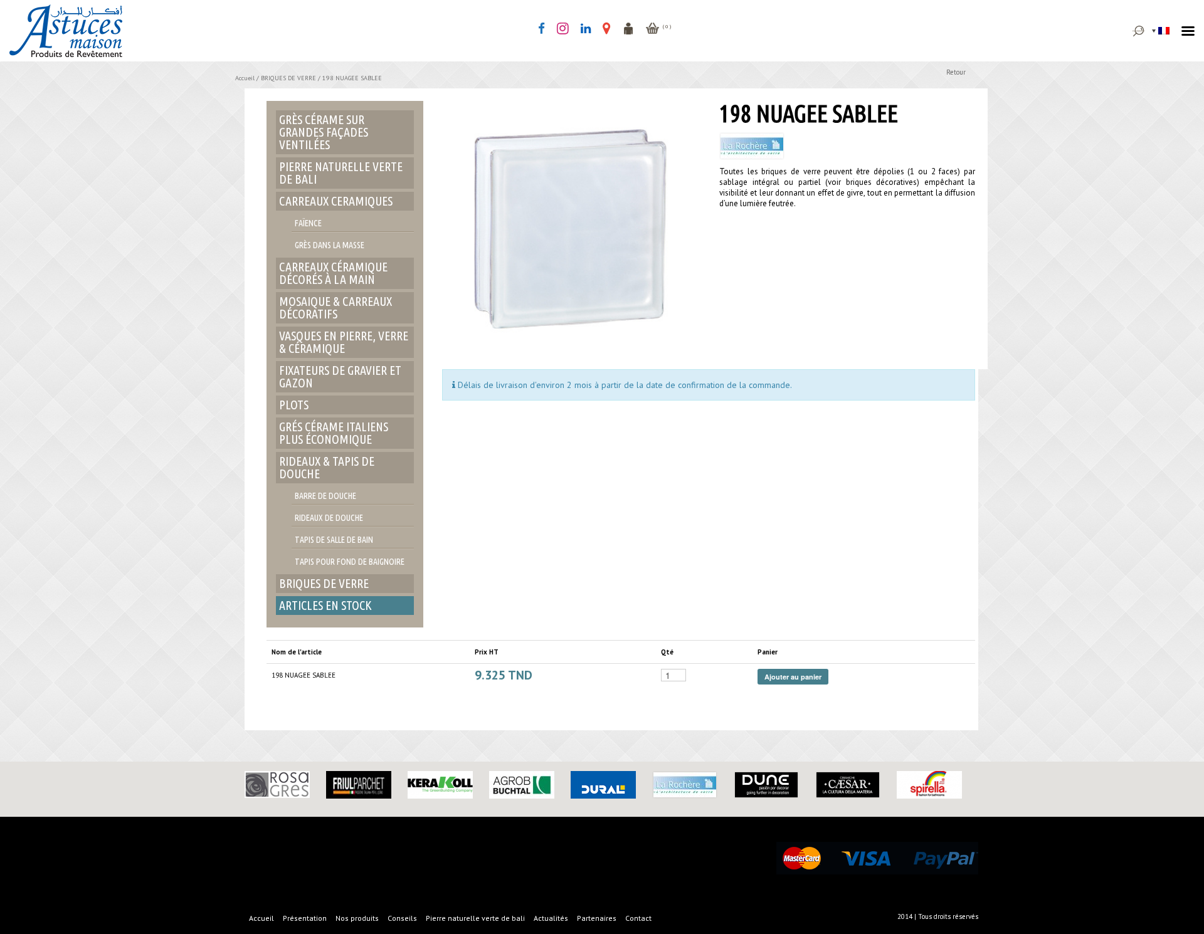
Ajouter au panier (792, 676)
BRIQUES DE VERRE (288, 78)
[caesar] (847, 784)
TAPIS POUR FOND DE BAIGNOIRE (349, 562)
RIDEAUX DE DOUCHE (329, 518)
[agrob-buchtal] (521, 784)
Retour (956, 72)
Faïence (308, 223)
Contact (638, 918)
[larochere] (684, 784)
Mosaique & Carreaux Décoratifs (335, 307)
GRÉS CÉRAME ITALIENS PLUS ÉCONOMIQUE (333, 432)
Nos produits (357, 918)
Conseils (402, 918)
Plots (294, 404)
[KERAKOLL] (440, 784)
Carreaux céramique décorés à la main (333, 273)
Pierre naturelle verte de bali (475, 918)
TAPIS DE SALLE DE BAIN (334, 540)
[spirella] (929, 784)
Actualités (551, 918)
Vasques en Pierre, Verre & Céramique (343, 341)
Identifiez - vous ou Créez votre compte (628, 28)
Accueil (245, 78)
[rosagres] (277, 783)
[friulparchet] (358, 784)
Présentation (305, 918)
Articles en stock (325, 605)
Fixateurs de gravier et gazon (340, 376)
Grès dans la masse (329, 245)
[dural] (603, 784)
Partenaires (596, 918)
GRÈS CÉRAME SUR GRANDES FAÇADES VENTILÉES (323, 132)
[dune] (766, 784)
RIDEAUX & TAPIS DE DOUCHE (326, 467)
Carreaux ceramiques (336, 201)
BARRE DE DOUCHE (325, 496)
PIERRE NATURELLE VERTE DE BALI (341, 172)
